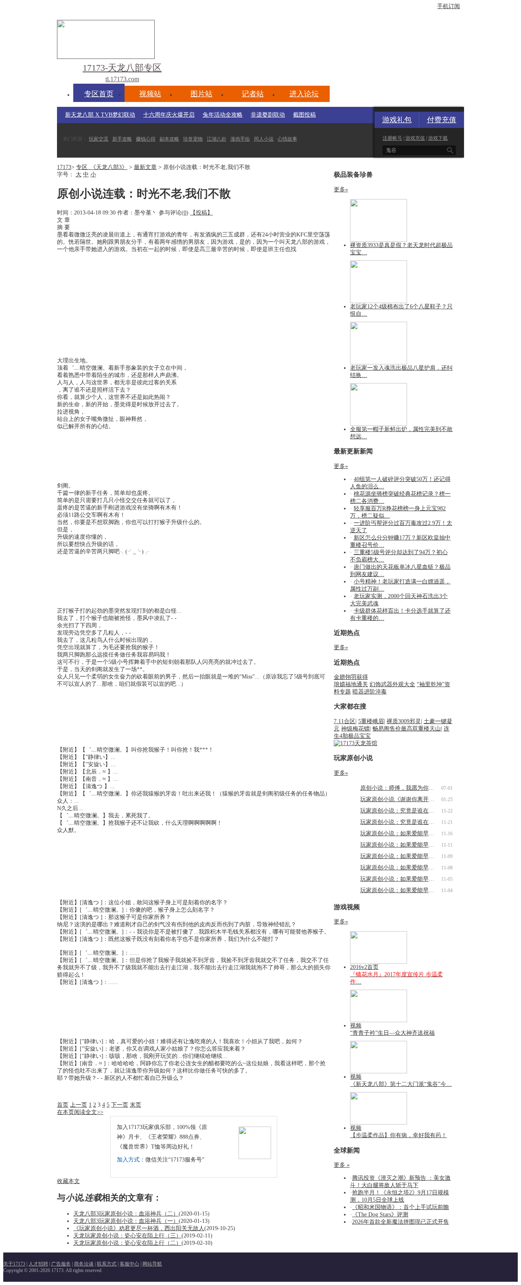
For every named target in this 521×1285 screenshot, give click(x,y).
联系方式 (106, 1264)
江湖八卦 (216, 139)
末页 (135, 1105)
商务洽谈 (84, 1264)
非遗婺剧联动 (268, 115)
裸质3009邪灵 (404, 721)
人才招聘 (38, 1264)
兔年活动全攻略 (223, 115)
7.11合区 (344, 721)
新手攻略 (122, 139)
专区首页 (99, 94)
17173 (64, 167)
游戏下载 (438, 138)
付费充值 (441, 120)
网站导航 (152, 1264)
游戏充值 (415, 138)
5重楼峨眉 (371, 721)
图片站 (201, 94)
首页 (62, 1105)
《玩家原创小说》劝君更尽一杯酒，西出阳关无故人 (138, 1228)
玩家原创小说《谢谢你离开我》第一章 (408, 799)
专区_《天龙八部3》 (101, 167)
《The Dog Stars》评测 (380, 1214)
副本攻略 (169, 139)
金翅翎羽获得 (351, 677)
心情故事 (287, 139)
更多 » (342, 1165)
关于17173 (14, 1264)
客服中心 (129, 1264)
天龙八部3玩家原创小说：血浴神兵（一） (126, 1221)
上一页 (78, 1105)
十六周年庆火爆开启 (169, 115)
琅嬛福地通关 (351, 684)
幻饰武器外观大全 (392, 684)
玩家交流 (98, 139)
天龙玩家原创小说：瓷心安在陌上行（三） (127, 1236)
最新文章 (145, 167)
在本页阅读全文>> (80, 1112)
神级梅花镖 (355, 729)
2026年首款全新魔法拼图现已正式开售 (400, 1222)
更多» (341, 189)
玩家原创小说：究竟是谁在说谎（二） (408, 811)
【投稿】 (201, 213)
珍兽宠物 (193, 139)
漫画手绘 (240, 139)
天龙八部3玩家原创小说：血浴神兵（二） (126, 1214)
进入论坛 (304, 94)
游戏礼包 (397, 120)
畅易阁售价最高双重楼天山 (406, 729)
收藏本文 (68, 1181)
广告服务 (61, 1264)
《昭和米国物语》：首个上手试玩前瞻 (400, 1207)
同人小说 (264, 139)
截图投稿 (304, 115)
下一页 (119, 1105)
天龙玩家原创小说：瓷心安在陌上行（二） (127, 1243)
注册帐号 (392, 138)
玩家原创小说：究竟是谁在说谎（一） (408, 822)
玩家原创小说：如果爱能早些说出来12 (408, 833)
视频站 (150, 94)
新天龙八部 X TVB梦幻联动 (100, 115)
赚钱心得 (145, 139)
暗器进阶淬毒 (369, 692)
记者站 (253, 94)
